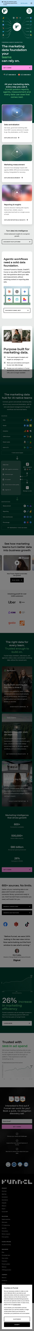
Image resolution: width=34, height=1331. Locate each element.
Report (3, 1208)
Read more (15, 580)
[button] (17, 563)
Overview (4, 1191)
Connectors (5, 1197)
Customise (17, 1319)
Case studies (5, 1258)
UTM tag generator (6, 1269)
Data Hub (4, 1194)
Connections (5, 1231)
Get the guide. (24, 3)
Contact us (4, 1280)
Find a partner (5, 1237)
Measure (4, 1205)
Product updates (6, 1264)
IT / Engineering (6, 1225)
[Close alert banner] (31, 3)
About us (4, 1277)
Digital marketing (6, 1219)
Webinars (4, 1267)
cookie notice (17, 1304)
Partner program (6, 1234)
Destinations (5, 1200)
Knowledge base (6, 1255)
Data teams (4, 1222)
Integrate (4, 1203)
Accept (16, 1324)
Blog (3, 1252)
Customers (4, 1261)
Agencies (4, 1228)
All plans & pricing (6, 1244)
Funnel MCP (5, 1211)
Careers (4, 1283)
